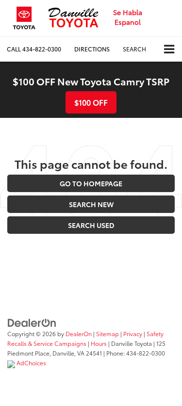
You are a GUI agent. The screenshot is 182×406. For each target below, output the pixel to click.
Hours (99, 343)
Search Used (91, 225)
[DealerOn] (32, 322)
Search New (91, 204)
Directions (92, 49)
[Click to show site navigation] (169, 49)
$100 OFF (91, 102)
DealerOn (79, 333)
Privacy (132, 333)
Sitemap (107, 333)
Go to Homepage (91, 183)
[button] (34, 48)
